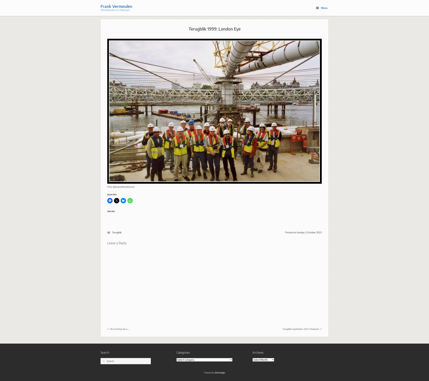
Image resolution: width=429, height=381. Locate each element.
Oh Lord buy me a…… (119, 329)
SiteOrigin (220, 372)
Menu (324, 7)
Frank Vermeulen (116, 6)
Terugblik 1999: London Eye (215, 28)
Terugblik (117, 232)
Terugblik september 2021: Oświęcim (301, 329)
